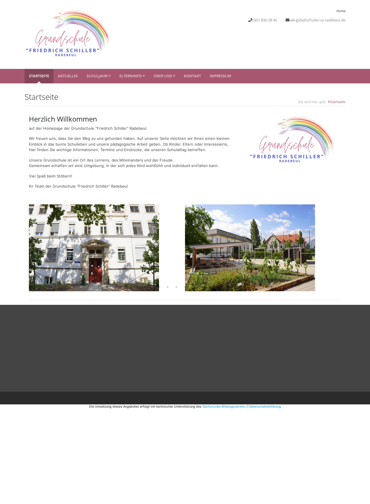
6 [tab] (142, 287)
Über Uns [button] (163, 75)
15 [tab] (220, 287)
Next (345, 248)
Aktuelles (68, 75)
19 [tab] (254, 287)
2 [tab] (107, 287)
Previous (24, 248)
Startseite (39, 75)
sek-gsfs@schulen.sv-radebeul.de (317, 20)
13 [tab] (202, 287)
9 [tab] (168, 287)
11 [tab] (185, 287)
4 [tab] (124, 287)
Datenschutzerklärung (265, 406)
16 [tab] (228, 287)
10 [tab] (176, 287)
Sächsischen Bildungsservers (224, 406)
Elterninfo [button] (131, 75)
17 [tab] (237, 287)
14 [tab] (211, 287)
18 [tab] (246, 287)
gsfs (322, 102)
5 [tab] (133, 287)
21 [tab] (272, 287)
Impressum (220, 75)
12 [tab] (194, 287)
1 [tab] (98, 287)
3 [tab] (116, 287)
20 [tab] (263, 287)
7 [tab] (150, 287)
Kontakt (192, 75)
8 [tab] (159, 287)
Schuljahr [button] (97, 75)
